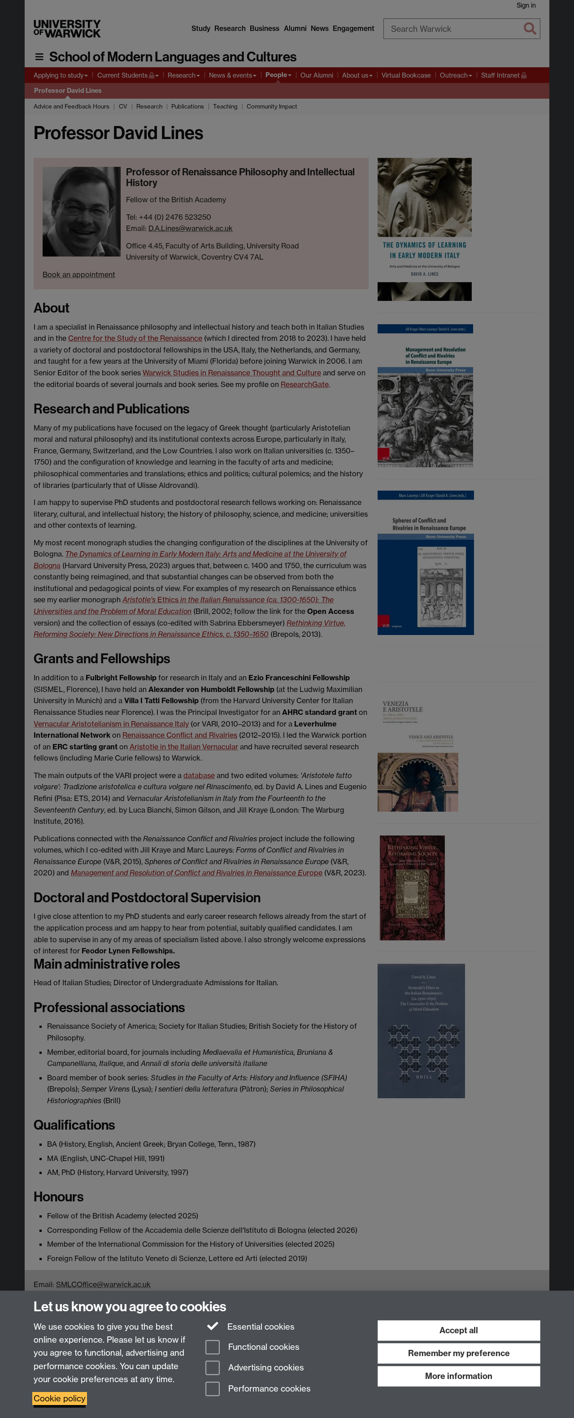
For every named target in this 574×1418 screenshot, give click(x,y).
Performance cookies (268, 1389)
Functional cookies (263, 1347)
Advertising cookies (265, 1368)
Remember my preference (459, 1353)
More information (458, 1376)
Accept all (458, 1330)
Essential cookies (260, 1327)
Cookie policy (60, 1398)
